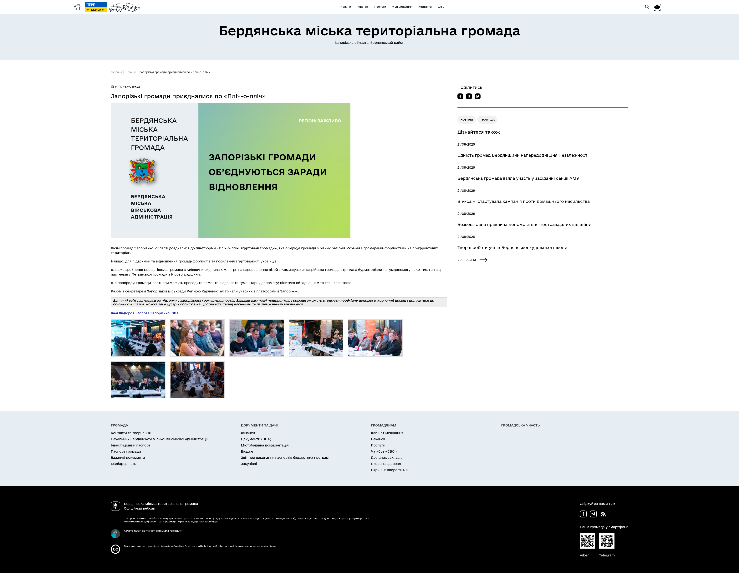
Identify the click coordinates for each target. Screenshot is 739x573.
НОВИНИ (467, 119)
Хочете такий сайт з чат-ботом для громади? (152, 530)
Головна (116, 72)
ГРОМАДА (488, 119)
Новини (130, 72)
